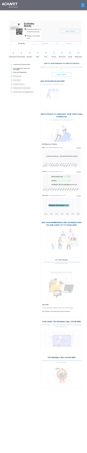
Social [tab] (69, 43)
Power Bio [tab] (21, 43)
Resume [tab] (45, 43)
